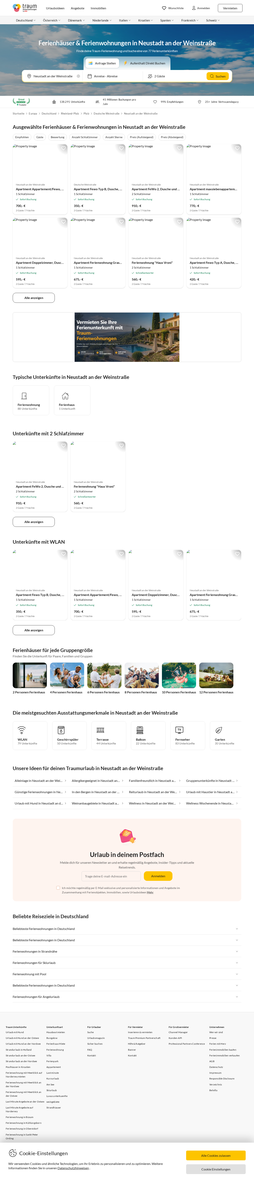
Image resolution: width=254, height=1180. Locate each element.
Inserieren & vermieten (140, 1032)
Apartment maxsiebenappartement (215, 189)
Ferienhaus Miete (55, 1043)
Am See (50, 1084)
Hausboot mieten (55, 1032)
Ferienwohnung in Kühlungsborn (23, 1122)
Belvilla (213, 1090)
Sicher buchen (95, 1043)
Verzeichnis (215, 1084)
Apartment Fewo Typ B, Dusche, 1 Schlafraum (106, 189)
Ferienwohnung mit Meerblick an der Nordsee (23, 1084)
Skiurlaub (51, 1090)
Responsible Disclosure (221, 1078)
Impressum (215, 1072)
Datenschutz (216, 1066)
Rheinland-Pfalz (70, 113)
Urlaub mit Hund (15, 1032)
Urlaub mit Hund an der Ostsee (22, 1037)
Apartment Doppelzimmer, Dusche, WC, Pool (48, 262)
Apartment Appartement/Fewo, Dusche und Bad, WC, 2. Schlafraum (64, 189)
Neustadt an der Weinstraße (141, 113)
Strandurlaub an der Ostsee (20, 1055)
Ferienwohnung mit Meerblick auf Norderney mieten (24, 1074)
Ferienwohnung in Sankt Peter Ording (22, 1136)
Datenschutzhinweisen (73, 1168)
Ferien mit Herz (217, 1043)
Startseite (18, 113)
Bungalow (51, 1037)
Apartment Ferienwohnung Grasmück (100, 262)
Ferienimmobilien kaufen (222, 1049)
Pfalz (86, 113)
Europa (33, 113)
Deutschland (49, 113)
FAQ (89, 1049)
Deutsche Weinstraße (106, 113)
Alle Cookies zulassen (216, 1155)
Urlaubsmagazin (96, 1037)
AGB (212, 1061)
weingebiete (52, 1101)
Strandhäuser (53, 1107)
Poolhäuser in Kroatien (18, 1066)
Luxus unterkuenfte (56, 1096)
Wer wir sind (216, 1032)
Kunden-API (175, 1037)
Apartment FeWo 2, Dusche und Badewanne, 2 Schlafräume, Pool (177, 189)
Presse (212, 1037)
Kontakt (91, 1055)
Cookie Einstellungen (215, 1169)
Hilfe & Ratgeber (136, 1043)
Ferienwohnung (55, 1049)
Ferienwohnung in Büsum (19, 1117)
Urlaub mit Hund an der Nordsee (23, 1043)
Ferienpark (52, 1061)
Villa (48, 1055)
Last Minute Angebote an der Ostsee (25, 1101)
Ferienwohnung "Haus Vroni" (152, 262)
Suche (90, 1032)
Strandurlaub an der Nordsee (21, 1061)
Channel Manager (178, 1032)
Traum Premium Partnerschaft (144, 1037)
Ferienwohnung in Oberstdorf (22, 1128)
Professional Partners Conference (187, 1043)
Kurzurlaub (52, 1078)
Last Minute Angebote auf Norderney (19, 1109)
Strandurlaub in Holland (19, 1049)
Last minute (52, 1072)
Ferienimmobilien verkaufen (224, 1055)
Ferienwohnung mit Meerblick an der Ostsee (23, 1094)
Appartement (53, 1066)
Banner (132, 1049)
